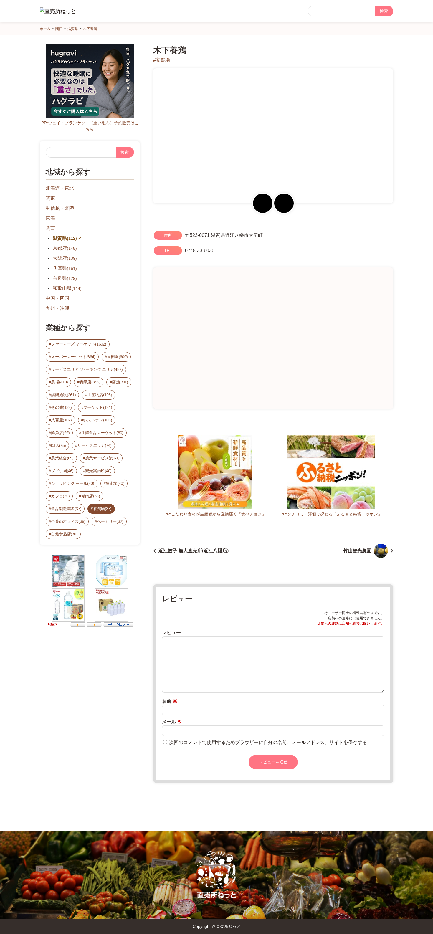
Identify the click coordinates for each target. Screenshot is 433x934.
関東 (50, 198)
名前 (169, 701)
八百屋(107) (61, 420)
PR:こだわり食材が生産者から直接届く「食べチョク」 (215, 514)
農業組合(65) (62, 458)
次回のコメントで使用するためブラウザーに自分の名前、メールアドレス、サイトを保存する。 (270, 742)
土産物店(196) (99, 394)
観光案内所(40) (98, 470)
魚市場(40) (115, 483)
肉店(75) (58, 445)
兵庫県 (65, 268)
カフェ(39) (60, 496)
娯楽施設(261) (63, 394)
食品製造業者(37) (66, 508)
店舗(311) (120, 382)
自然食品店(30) (64, 534)
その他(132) (61, 407)
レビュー (171, 632)
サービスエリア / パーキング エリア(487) (87, 369)
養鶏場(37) (102, 508)
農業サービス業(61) (102, 458)
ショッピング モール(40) (72, 483)
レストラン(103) (97, 420)
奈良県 (65, 278)
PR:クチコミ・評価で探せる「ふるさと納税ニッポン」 (331, 514)
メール (172, 721)
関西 (50, 228)
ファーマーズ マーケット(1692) (78, 344)
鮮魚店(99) (60, 432)
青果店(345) (90, 382)
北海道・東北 (60, 188)
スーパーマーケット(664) (73, 356)
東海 (50, 218)
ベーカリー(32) (110, 521)
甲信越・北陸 (60, 208)
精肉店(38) (90, 496)
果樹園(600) (117, 356)
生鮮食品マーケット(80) (102, 432)
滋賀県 (65, 238)
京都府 (65, 248)
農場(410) (59, 382)
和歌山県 (67, 288)
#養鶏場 (161, 59)
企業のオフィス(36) (68, 521)
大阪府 (65, 258)
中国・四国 (57, 298)
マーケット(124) (97, 407)
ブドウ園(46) (62, 470)
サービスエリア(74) (94, 445)
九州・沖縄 (57, 308)
